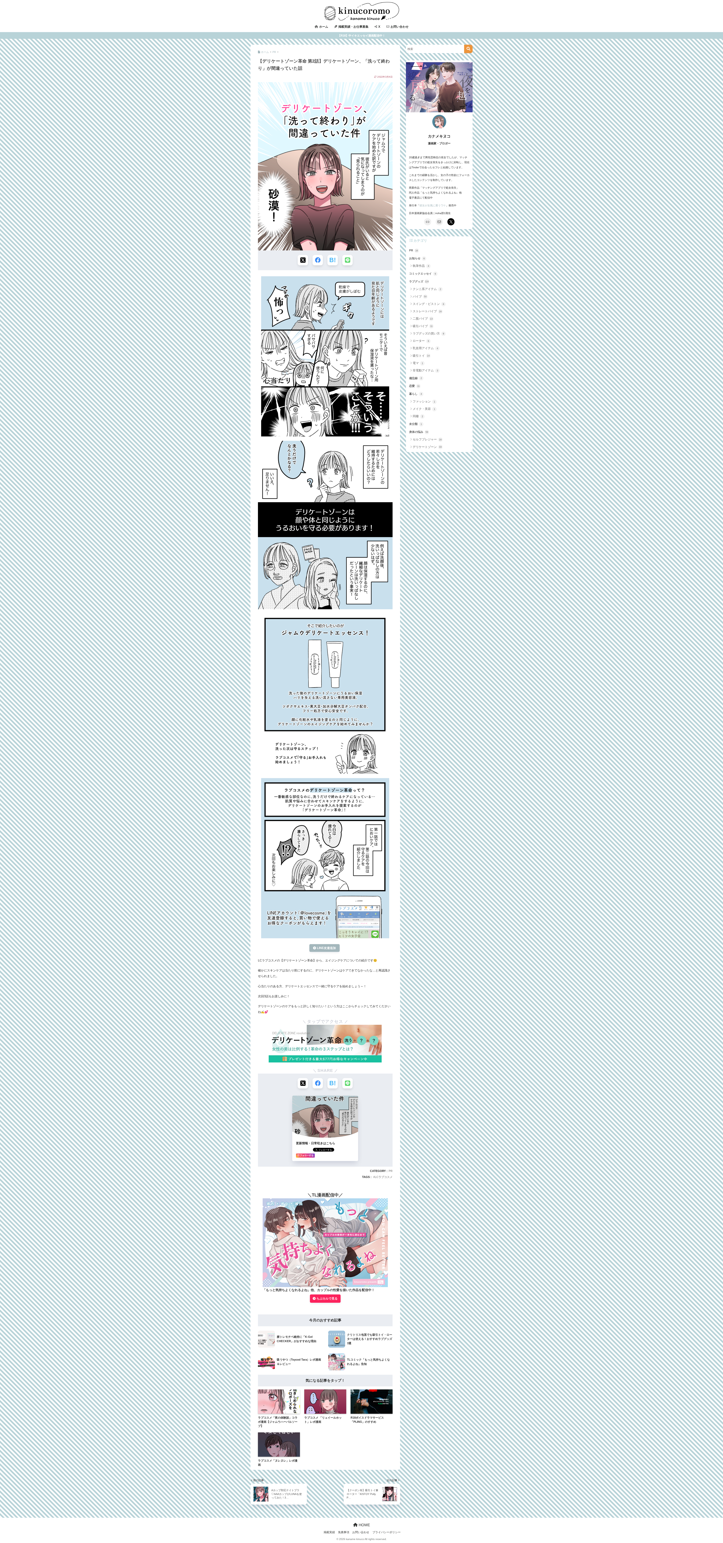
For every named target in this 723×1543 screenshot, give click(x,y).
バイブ (420, 296)
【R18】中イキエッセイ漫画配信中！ (361, 35)
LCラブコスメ (384, 1177)
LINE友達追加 (326, 948)
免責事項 (343, 1532)
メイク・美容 (424, 408)
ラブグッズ (419, 281)
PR (391, 1171)
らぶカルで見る (327, 1298)
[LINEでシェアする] (347, 260)
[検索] (468, 49)
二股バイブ (423, 318)
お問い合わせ (399, 26)
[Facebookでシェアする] (318, 260)
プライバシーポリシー (386, 1532)
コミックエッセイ (422, 273)
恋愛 (414, 385)
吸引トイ (421, 355)
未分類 (415, 424)
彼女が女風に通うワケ (432, 205)
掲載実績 (329, 1532)
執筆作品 (421, 265)
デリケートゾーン (427, 447)
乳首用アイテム (425, 348)
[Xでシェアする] (303, 260)
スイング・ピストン (428, 303)
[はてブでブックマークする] (332, 260)
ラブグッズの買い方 (428, 333)
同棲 (418, 416)
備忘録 (415, 378)
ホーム (323, 26)
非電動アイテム (425, 370)
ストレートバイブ (427, 311)
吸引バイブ (423, 326)
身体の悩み (418, 431)
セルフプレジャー (427, 439)
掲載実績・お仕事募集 (353, 26)
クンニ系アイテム (427, 289)
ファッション (424, 401)
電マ (418, 363)
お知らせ (417, 258)
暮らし (415, 393)
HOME (364, 1525)
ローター (421, 340)
